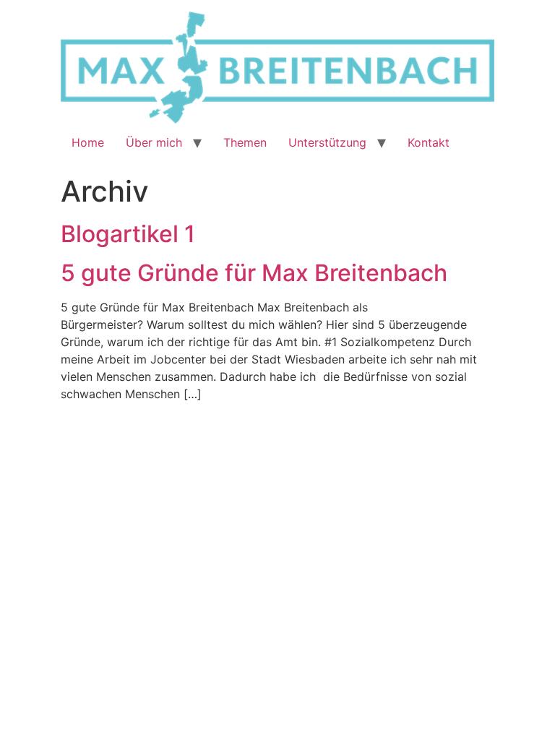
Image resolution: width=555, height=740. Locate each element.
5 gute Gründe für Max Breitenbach (254, 273)
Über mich (154, 142)
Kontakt (428, 142)
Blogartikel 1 (128, 234)
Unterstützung (327, 142)
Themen (245, 142)
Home (88, 142)
